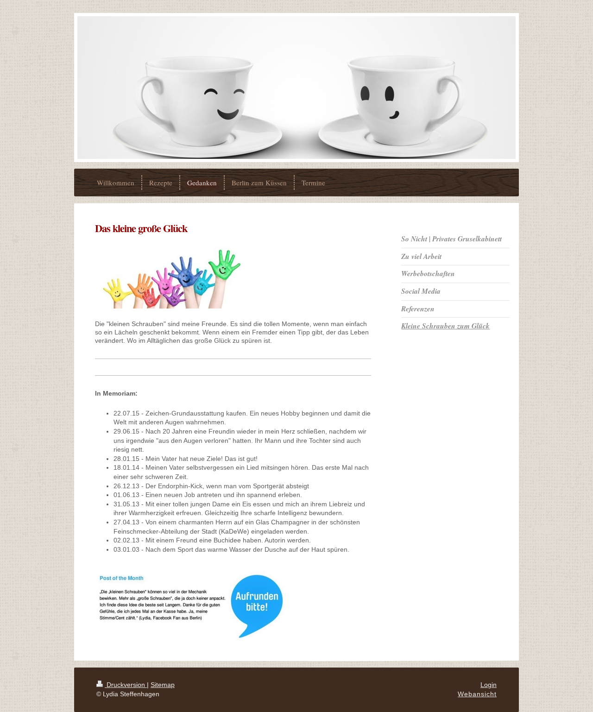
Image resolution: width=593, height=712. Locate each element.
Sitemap (163, 684)
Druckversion (126, 684)
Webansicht (477, 694)
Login (488, 684)
